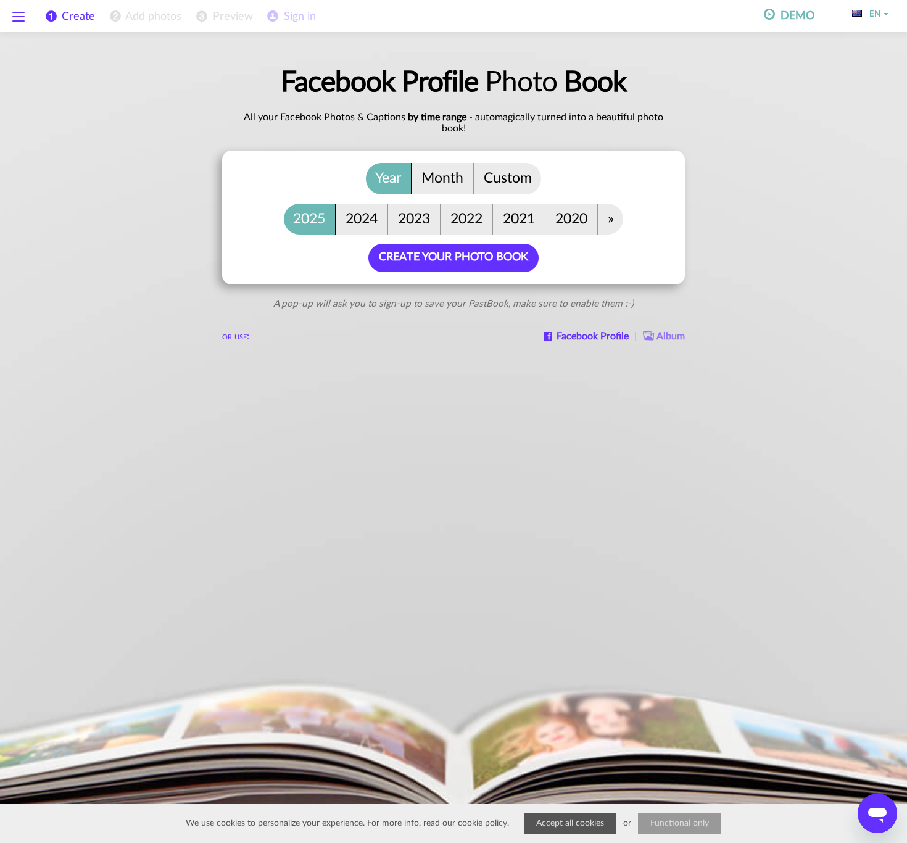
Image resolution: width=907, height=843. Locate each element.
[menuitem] (144, 16)
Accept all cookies (570, 823)
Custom (508, 178)
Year (388, 178)
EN (873, 14)
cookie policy (482, 823)
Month (442, 178)
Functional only (679, 823)
